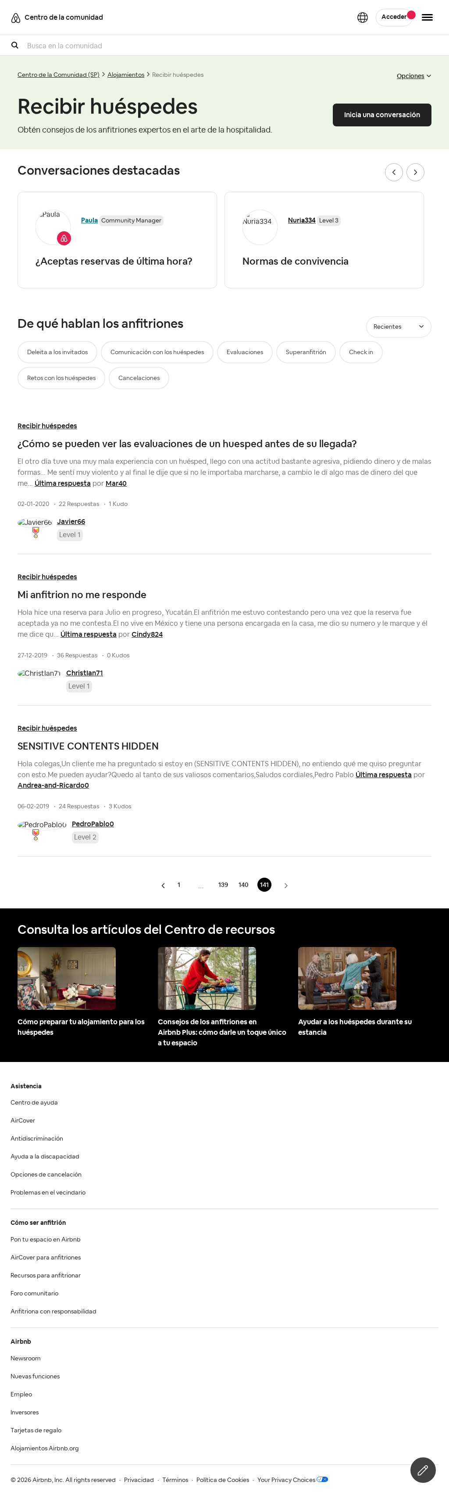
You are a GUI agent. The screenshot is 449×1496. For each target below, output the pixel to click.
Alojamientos (125, 75)
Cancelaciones (139, 378)
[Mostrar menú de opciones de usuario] (427, 17)
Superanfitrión (306, 352)
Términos (175, 1480)
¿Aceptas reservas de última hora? (114, 261)
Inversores (25, 1413)
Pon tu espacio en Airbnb (46, 1240)
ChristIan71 (84, 673)
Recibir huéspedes (47, 426)
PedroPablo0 (93, 824)
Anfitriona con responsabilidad (53, 1312)
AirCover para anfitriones (46, 1258)
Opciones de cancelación (46, 1175)
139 (223, 885)
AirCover (23, 1121)
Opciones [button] (410, 76)
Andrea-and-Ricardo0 (53, 785)
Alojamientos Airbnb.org (45, 1449)
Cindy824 (147, 634)
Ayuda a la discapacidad (45, 1157)
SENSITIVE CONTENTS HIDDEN (88, 746)
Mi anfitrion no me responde (82, 594)
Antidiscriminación (37, 1139)
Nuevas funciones (35, 1377)
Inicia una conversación (382, 114)
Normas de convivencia (295, 261)
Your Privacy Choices (286, 1480)
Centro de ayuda (34, 1103)
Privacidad (139, 1480)
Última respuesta (63, 483)
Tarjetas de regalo (36, 1431)
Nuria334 (302, 220)
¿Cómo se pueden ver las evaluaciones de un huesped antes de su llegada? (187, 444)
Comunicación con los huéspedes (157, 352)
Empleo (21, 1395)
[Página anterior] (164, 885)
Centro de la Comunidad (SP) (59, 75)
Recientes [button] (387, 327)
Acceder (394, 17)
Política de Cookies (222, 1480)
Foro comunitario (34, 1294)
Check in (361, 352)
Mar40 (116, 483)
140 (244, 885)
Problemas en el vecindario (48, 1193)
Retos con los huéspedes (61, 378)
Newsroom (26, 1359)
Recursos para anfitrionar (46, 1276)
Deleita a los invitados (57, 352)
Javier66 (71, 521)
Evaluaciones (245, 352)
